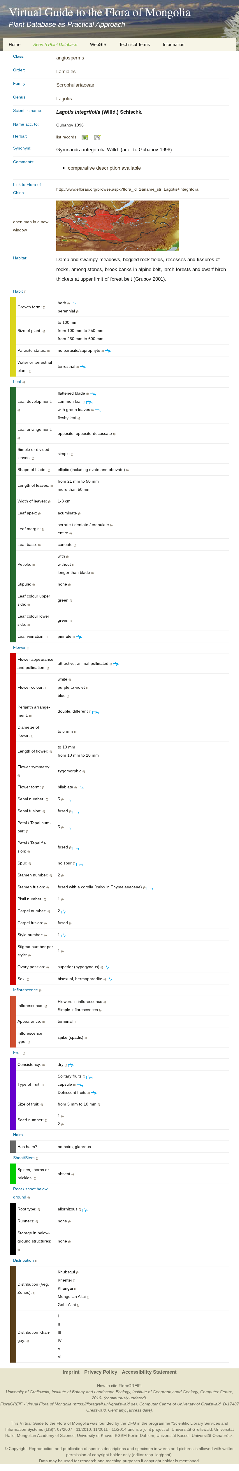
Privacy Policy (100, 1372)
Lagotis (64, 98)
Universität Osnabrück (212, 1435)
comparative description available (104, 168)
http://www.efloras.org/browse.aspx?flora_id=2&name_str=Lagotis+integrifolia (127, 189)
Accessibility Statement (149, 1372)
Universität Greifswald (192, 1429)
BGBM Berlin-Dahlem (134, 1435)
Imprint (71, 1372)
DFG (131, 1423)
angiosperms (70, 58)
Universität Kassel (173, 1435)
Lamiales (66, 71)
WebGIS (98, 44)
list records (66, 137)
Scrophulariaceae (75, 85)
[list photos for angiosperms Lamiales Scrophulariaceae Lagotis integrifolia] (85, 137)
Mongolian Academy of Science (46, 1435)
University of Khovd (95, 1435)
